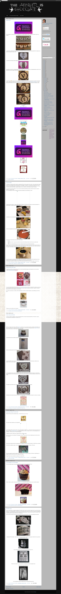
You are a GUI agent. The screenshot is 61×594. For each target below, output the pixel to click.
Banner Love (8, 20)
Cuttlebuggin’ (45, 116)
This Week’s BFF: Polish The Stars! (48, 119)
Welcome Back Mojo (46, 115)
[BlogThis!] (33, 178)
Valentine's (12, 179)
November (45, 79)
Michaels (9, 179)
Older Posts (38, 586)
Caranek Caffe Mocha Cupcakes (12, 505)
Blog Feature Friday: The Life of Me (48, 95)
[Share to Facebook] (34, 178)
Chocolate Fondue (10, 263)
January (45, 90)
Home (7, 15)
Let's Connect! (22, 15)
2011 (44, 77)
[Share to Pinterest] (35, 178)
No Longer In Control (46, 100)
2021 (44, 66)
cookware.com (15, 263)
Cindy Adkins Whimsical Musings (23, 287)
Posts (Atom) (11, 588)
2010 (44, 126)
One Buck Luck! (9, 508)
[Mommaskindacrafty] (23, 405)
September (45, 81)
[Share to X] (33, 309)
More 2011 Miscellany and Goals (48, 123)
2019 (44, 68)
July (44, 83)
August (45, 82)
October (45, 80)
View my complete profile (46, 24)
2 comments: (28, 457)
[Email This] (32, 178)
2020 (44, 67)
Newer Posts (8, 586)
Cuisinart (22, 263)
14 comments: (28, 309)
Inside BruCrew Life (19, 505)
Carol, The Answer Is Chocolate (47, 23)
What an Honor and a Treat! (10, 267)
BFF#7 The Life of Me (11, 458)
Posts (44, 27)
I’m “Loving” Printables (47, 114)
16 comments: (28, 178)
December (45, 78)
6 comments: (28, 583)
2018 (44, 69)
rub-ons (12, 584)
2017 (44, 70)
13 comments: (28, 262)
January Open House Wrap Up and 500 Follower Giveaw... (49, 99)
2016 (44, 71)
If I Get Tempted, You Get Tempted (12, 462)
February (45, 89)
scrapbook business (14, 430)
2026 (44, 60)
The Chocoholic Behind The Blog (14, 15)
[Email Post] (31, 178)
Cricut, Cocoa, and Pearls (10, 314)
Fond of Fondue (9, 182)
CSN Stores (19, 263)
